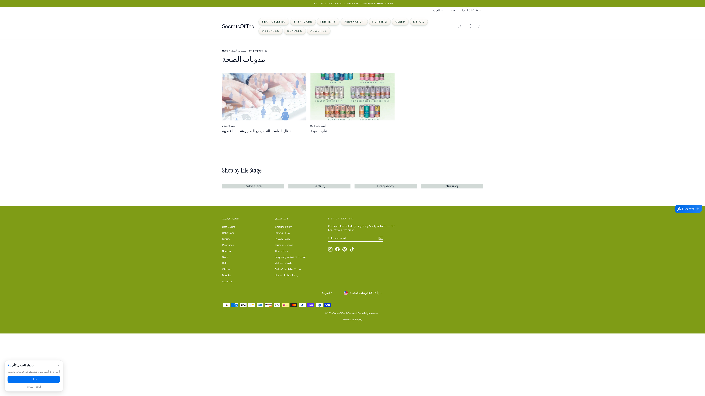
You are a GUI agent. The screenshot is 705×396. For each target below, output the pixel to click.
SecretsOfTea (238, 26)
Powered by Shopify (352, 319)
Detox (418, 21)
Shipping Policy (283, 226)
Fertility (328, 21)
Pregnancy (354, 21)
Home (225, 50)
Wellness (270, 30)
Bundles (294, 30)
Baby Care (303, 21)
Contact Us (281, 250)
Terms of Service (284, 244)
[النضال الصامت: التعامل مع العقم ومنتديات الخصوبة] (264, 96)
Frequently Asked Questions (290, 256)
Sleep (400, 21)
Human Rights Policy (286, 275)
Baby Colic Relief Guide (288, 269)
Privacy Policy (282, 238)
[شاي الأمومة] (352, 96)
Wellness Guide (283, 263)
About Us (318, 30)
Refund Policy (282, 232)
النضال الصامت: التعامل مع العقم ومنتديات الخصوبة (257, 131)
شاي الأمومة (319, 131)
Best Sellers (273, 21)
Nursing (379, 21)
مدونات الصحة (238, 50)
